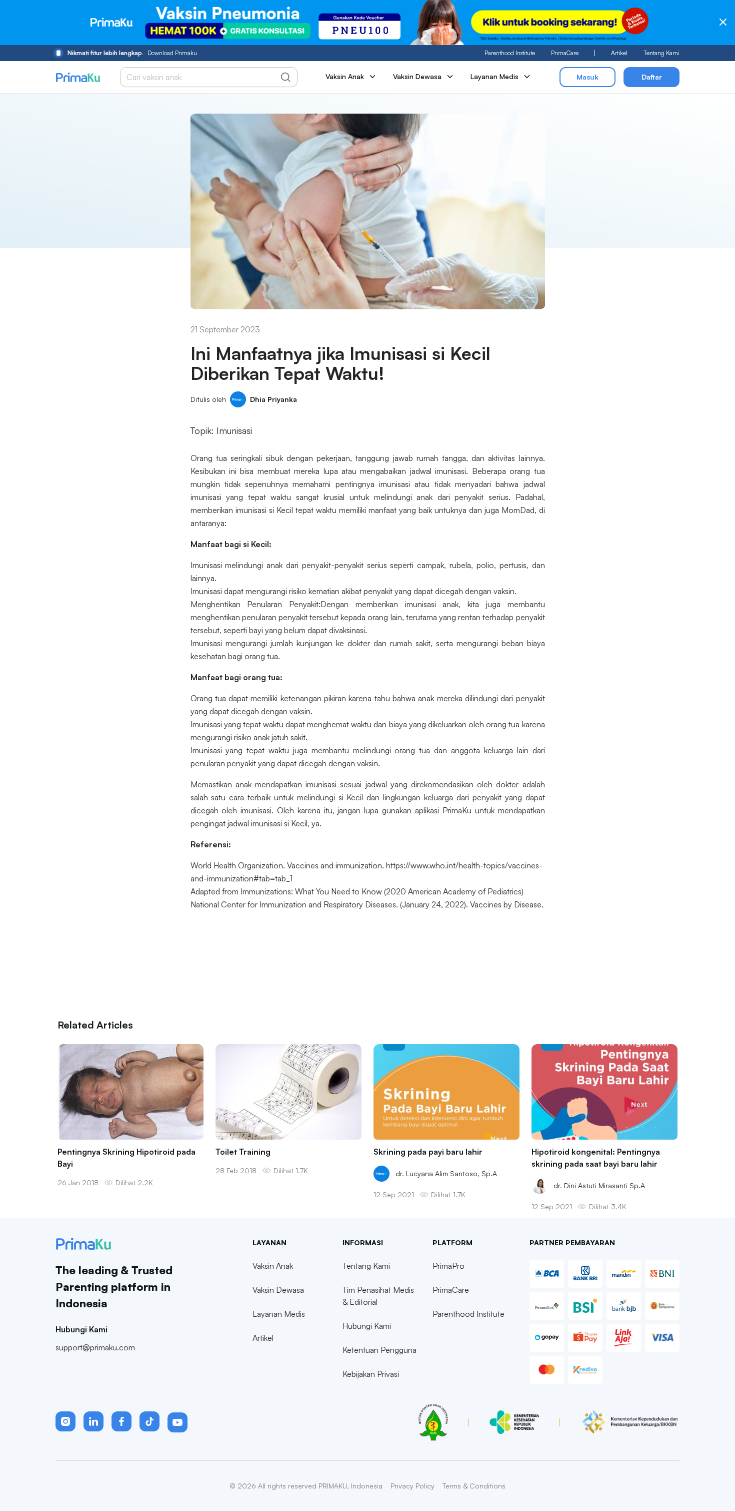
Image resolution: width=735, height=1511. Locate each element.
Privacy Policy (412, 1485)
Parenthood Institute (509, 53)
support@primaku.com (95, 1347)
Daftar (652, 77)
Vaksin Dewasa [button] (417, 76)
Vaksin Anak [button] (345, 76)
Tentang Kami (662, 53)
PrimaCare (564, 53)
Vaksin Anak (272, 1266)
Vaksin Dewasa (278, 1290)
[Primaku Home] (78, 77)
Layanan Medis (278, 1314)
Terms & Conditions (474, 1485)
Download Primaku (132, 53)
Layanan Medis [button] (494, 76)
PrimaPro (448, 1266)
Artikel (619, 53)
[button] (66, 1421)
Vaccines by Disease (506, 904)
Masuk (587, 77)
